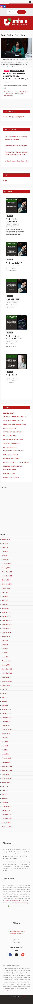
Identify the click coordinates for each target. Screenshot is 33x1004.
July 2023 (5, 689)
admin (8, 224)
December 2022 (7, 717)
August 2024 (6, 636)
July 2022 (5, 738)
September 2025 (7, 584)
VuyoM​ (23, 997)
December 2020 (7, 814)
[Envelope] (22, 954)
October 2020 (6, 823)
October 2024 (6, 628)
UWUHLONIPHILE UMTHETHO (13, 432)
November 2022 (7, 721)
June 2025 (5, 596)
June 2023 (5, 693)
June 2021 (5, 790)
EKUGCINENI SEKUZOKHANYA (13, 451)
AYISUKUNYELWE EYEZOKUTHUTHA (16, 462)
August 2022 (6, 733)
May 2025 (5, 600)
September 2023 (7, 681)
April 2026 (5, 555)
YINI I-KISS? (11, 375)
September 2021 (7, 778)
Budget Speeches (8, 91)
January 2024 (6, 665)
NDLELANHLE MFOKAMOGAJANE (14, 424)
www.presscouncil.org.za (22, 903)
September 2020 (7, 827)
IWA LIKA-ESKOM (9, 473)
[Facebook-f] (10, 954)
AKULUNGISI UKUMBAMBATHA (13, 420)
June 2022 (5, 742)
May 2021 (5, 794)
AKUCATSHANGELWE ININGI (13, 439)
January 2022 (6, 762)
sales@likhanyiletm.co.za (16, 933)
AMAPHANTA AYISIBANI (11, 458)
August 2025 (6, 588)
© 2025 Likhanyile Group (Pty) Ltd (13, 116)
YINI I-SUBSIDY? (14, 263)
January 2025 (6, 616)
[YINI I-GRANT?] (16, 286)
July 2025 (5, 592)
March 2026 (5, 559)
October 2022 (6, 725)
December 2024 (7, 620)
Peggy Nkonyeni (19, 93)
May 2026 (5, 551)
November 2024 (7, 624)
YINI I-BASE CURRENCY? (12, 220)
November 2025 (7, 576)
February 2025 (6, 612)
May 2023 (5, 697)
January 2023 (6, 713)
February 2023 (6, 709)
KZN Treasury (9, 93)
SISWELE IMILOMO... (10, 436)
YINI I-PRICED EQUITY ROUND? (14, 337)
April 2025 (5, 604)
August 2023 (6, 685)
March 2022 (5, 754)
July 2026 (5, 543)
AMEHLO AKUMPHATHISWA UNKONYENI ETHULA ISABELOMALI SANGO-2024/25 (15, 76)
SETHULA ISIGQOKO (10, 447)
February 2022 (6, 758)
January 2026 (6, 568)
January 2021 (6, 810)
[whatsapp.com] (7, 6)
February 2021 (6, 806)
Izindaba (7, 70)
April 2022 (5, 750)
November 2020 (7, 818)
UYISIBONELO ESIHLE (10, 454)
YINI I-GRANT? (13, 299)
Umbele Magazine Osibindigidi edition (17, 161)
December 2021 (7, 766)
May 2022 (5, 746)
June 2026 (5, 547)
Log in (5, 180)
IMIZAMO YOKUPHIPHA (11, 477)
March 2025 (5, 608)
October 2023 (6, 677)
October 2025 (6, 580)
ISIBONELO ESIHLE (9, 428)
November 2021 (7, 770)
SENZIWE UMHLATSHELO (12, 443)
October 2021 (6, 774)
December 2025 (7, 572)
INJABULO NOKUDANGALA (12, 466)
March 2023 (5, 705)
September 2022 (7, 729)
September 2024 (7, 632)
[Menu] (2, 2)
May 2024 (5, 649)
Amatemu (9, 215)
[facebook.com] (4, 6)
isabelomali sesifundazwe (21, 91)
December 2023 (7, 669)
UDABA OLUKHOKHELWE (17, 70)
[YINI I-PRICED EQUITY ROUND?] (16, 322)
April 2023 (5, 701)
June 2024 (5, 644)
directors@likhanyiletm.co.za (10, 990)
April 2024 (5, 653)
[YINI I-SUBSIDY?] (16, 249)
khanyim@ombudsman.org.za (13, 900)
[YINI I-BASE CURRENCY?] (16, 205)
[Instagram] (16, 954)
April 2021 (5, 798)
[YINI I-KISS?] (16, 361)
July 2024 (5, 640)
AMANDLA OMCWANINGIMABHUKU (15, 417)
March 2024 (5, 657)
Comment (14, 227)
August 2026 (6, 539)
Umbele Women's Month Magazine (16, 145)
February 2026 (6, 564)
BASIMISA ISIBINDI (9, 470)
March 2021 (5, 802)
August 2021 (6, 782)
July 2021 (5, 786)
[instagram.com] (1, 6)
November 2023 (7, 673)
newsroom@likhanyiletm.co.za (16, 931)
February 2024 (6, 661)
